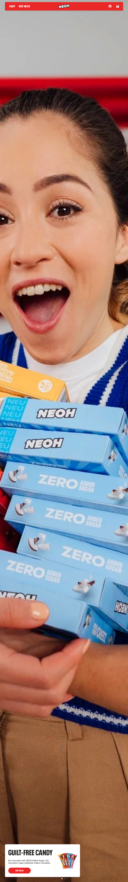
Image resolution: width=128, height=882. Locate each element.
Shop (12, 6)
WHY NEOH (24, 6)
